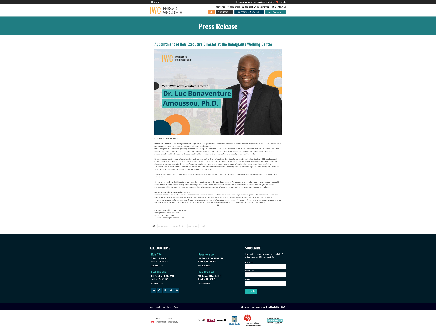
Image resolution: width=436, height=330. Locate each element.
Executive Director (178, 226)
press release (193, 226)
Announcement (163, 226)
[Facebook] (159, 290)
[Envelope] (153, 290)
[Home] (211, 12)
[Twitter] (171, 290)
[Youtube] (176, 290)
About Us (223, 11)
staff (203, 226)
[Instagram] (165, 290)
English (156, 2)
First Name (250, 262)
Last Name (249, 271)
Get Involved (274, 11)
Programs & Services (248, 11)
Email (248, 279)
